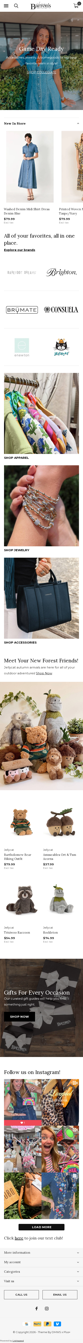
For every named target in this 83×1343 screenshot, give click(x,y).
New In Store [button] (15, 123)
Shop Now (44, 673)
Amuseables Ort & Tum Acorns (59, 857)
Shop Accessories (20, 642)
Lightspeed (18, 1340)
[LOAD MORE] (41, 1227)
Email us (60, 1294)
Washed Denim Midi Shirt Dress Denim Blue (27, 211)
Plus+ (67, 1332)
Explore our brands (19, 250)
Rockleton (50, 932)
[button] (6, 6)
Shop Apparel (16, 458)
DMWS (56, 1332)
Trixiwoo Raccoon (17, 932)
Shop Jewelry (16, 550)
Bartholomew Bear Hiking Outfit (17, 857)
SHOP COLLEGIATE (41, 72)
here (19, 1238)
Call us (21, 1294)
